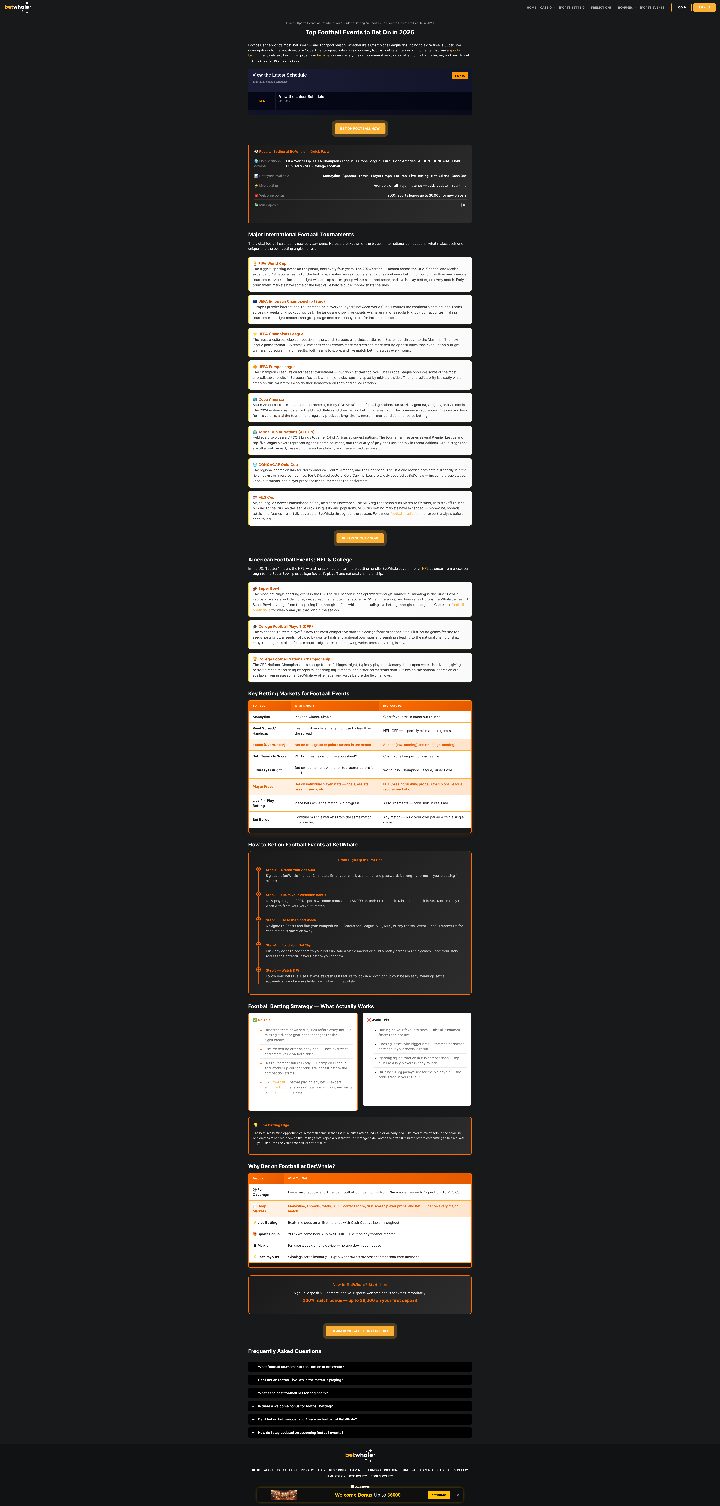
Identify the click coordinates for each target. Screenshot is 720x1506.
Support (290, 1470)
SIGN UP (704, 7)
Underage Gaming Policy (423, 1470)
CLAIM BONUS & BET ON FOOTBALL (360, 1331)
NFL (425, 568)
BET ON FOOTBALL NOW (360, 129)
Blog (256, 1470)
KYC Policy (358, 1476)
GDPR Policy (458, 1470)
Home (531, 7)
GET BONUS (439, 1495)
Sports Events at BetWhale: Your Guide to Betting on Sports (338, 23)
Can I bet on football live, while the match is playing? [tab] (300, 1380)
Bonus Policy (381, 1476)
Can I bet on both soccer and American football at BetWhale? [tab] (307, 1419)
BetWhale (324, 55)
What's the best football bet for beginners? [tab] (292, 1393)
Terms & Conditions (382, 1470)
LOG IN (681, 7)
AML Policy (336, 1476)
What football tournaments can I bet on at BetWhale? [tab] (300, 1367)
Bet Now (459, 75)
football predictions (405, 514)
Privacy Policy (313, 1470)
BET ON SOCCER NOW (359, 538)
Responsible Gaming (346, 1470)
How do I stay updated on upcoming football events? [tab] (300, 1433)
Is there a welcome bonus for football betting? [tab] (295, 1406)
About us (272, 1470)
